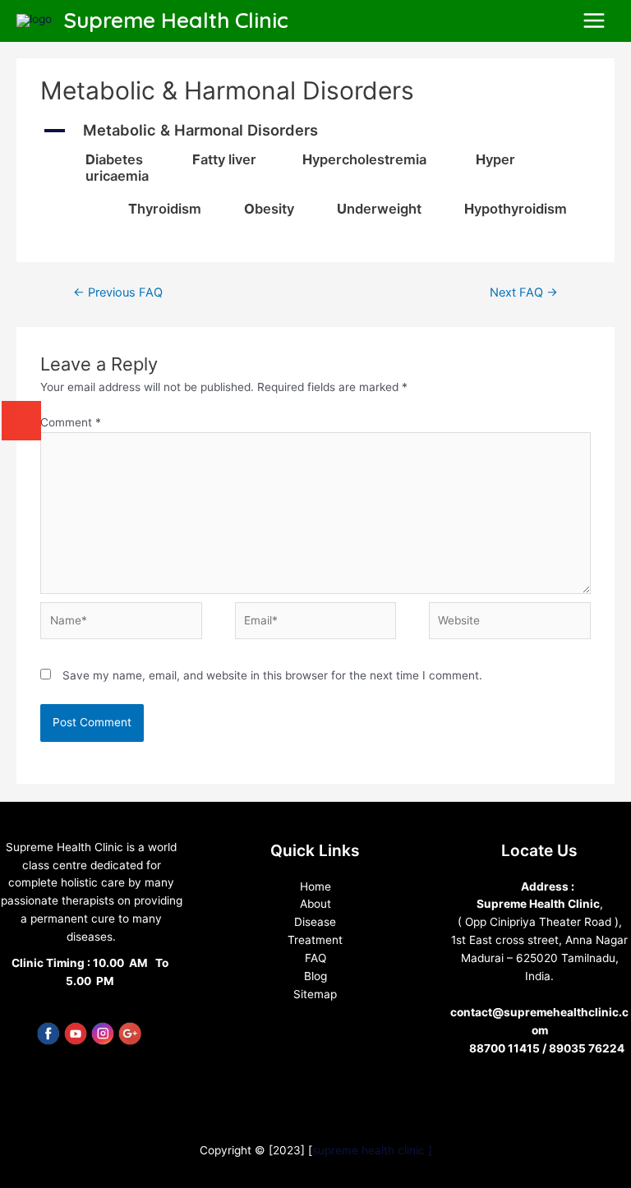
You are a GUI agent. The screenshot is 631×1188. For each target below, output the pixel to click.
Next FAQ (524, 292)
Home (315, 886)
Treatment (315, 939)
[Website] (509, 623)
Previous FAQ (118, 292)
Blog (315, 976)
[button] (315, 130)
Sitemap (315, 994)
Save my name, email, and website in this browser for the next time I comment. (272, 675)
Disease (315, 921)
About (315, 903)
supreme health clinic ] (372, 1150)
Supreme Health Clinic (175, 20)
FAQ (315, 958)
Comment (70, 422)
